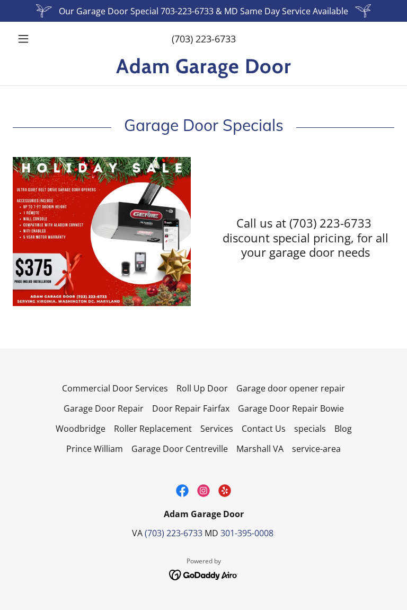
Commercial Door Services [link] (115, 388)
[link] (203, 70)
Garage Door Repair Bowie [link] (291, 408)
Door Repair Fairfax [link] (190, 408)
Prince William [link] (94, 449)
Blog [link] (343, 428)
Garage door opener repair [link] (290, 388)
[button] (41, 38)
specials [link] (310, 428)
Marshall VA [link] (260, 449)
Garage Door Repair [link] (104, 408)
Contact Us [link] (264, 428)
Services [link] (216, 428)
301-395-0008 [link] (246, 533)
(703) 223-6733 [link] (204, 38)
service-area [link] (316, 449)
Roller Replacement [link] (153, 428)
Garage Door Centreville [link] (179, 449)
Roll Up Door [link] (202, 388)
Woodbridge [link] (80, 428)
